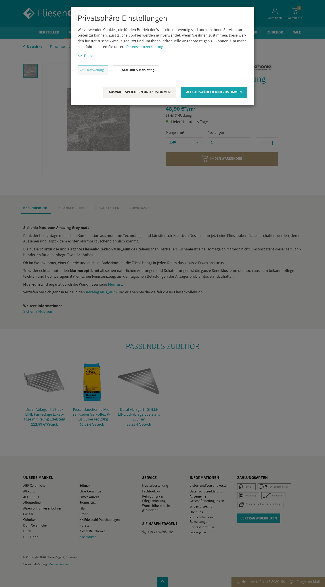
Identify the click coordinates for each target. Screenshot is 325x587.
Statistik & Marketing (138, 70)
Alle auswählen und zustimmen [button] (214, 92)
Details (89, 55)
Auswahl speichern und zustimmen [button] (140, 92)
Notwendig (95, 70)
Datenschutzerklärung (144, 46)
